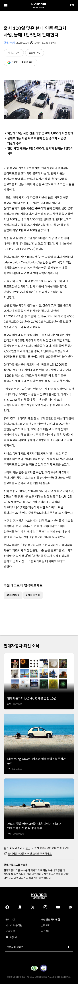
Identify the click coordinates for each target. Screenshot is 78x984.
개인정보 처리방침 (50, 919)
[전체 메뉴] (6, 5)
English (15, 937)
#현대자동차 (13, 595)
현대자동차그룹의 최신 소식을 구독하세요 (30, 853)
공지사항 (10, 919)
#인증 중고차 (33, 595)
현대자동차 (9, 42)
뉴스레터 (45, 931)
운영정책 (10, 931)
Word (36, 53)
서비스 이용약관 (13, 925)
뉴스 (28, 848)
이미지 (15, 53)
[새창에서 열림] (34, 968)
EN (72, 5)
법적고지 (45, 925)
